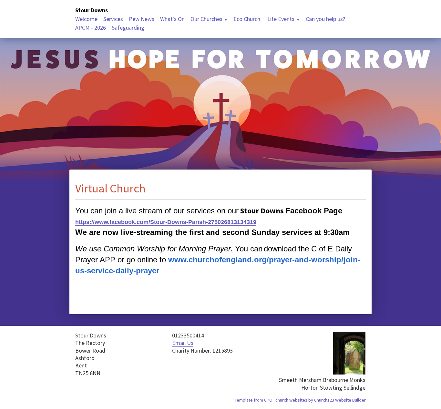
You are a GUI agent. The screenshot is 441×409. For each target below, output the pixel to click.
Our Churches (206, 19)
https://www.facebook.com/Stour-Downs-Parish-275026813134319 (165, 222)
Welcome (86, 19)
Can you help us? (325, 19)
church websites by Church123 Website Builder (320, 400)
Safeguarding (128, 27)
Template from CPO (253, 400)
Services (113, 19)
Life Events (280, 19)
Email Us (182, 342)
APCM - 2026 (90, 27)
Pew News (141, 19)
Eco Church (246, 19)
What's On (172, 19)
